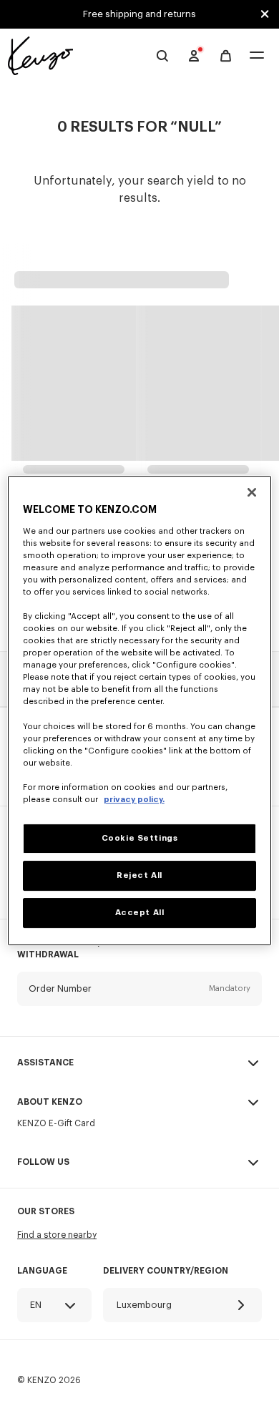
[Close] (252, 492)
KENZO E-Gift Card (56, 1123)
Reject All (139, 875)
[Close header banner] (264, 14)
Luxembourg (144, 1304)
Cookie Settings (140, 838)
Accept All (140, 913)
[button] (139, 999)
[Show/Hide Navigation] (256, 56)
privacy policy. (134, 800)
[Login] (194, 55)
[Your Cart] (225, 56)
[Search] (162, 55)
